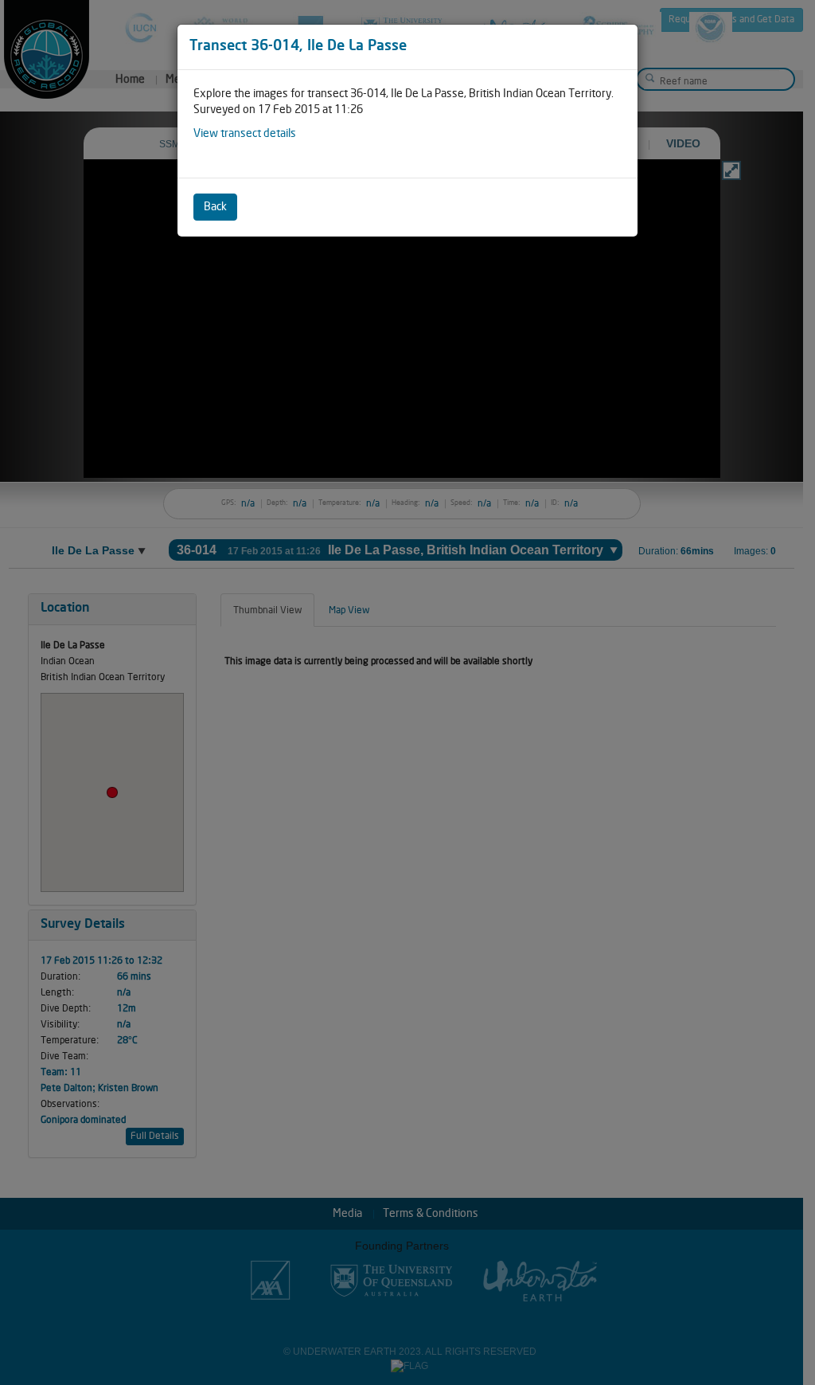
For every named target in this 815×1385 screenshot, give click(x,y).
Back (215, 207)
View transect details (244, 133)
